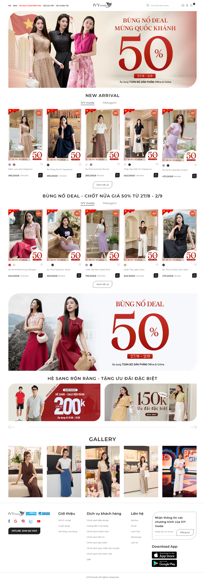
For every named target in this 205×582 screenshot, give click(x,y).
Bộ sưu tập (48, 6)
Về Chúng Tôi (62, 6)
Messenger (136, 537)
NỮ (9, 6)
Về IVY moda (64, 520)
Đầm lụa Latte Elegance (20, 169)
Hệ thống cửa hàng (67, 531)
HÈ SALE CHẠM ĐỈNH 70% (30, 6)
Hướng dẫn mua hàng (97, 526)
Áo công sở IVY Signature (59, 169)
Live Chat (135, 531)
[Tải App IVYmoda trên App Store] (164, 555)
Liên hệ (134, 542)
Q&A (89, 559)
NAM (15, 6)
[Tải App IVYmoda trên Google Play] (164, 563)
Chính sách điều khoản (98, 520)
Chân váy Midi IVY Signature (138, 169)
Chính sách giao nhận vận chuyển (103, 548)
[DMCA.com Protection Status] (31, 513)
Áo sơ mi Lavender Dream (175, 170)
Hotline (134, 520)
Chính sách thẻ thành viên (99, 554)
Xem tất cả (103, 184)
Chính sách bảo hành (97, 542)
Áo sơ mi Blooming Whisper (22, 269)
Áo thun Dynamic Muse (58, 269)
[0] (191, 5)
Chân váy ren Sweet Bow (97, 269)
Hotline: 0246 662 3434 (24, 531)
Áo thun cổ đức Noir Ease (175, 269)
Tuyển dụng (64, 526)
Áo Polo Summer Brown (97, 169)
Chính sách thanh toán (98, 531)
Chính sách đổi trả (95, 537)
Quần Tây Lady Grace (134, 269)
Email (134, 526)
